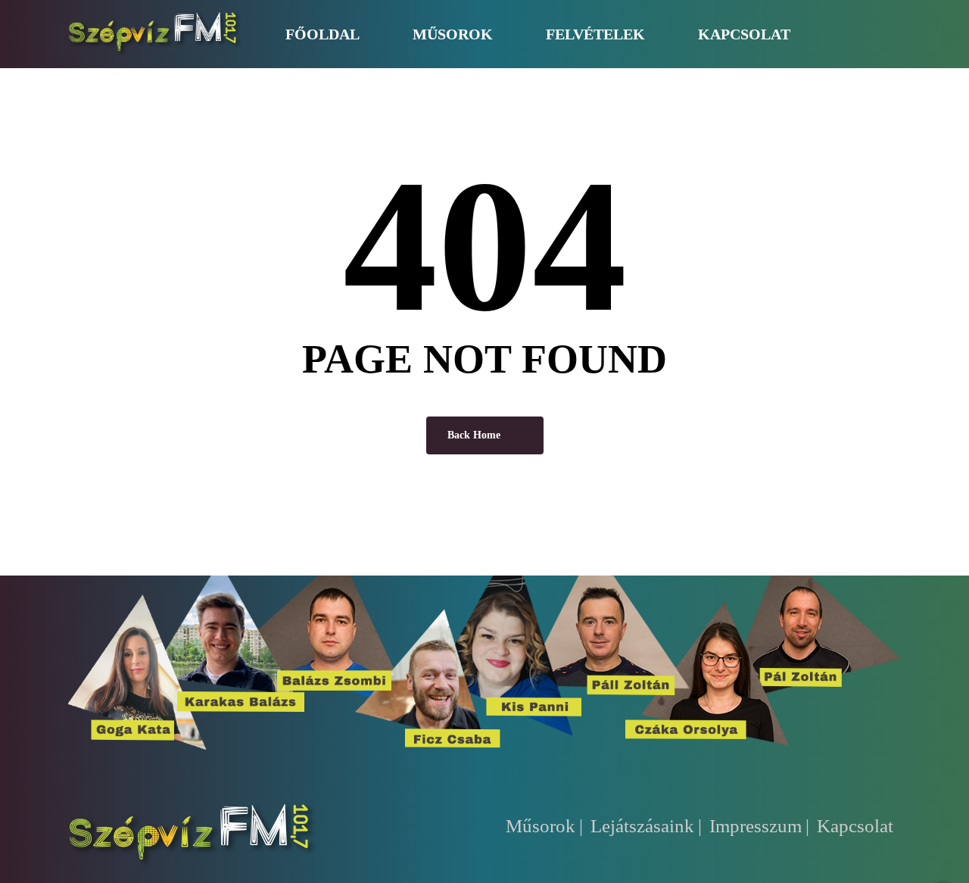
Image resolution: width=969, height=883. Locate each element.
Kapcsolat (855, 827)
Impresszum (755, 827)
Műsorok (540, 827)
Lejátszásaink (642, 827)
